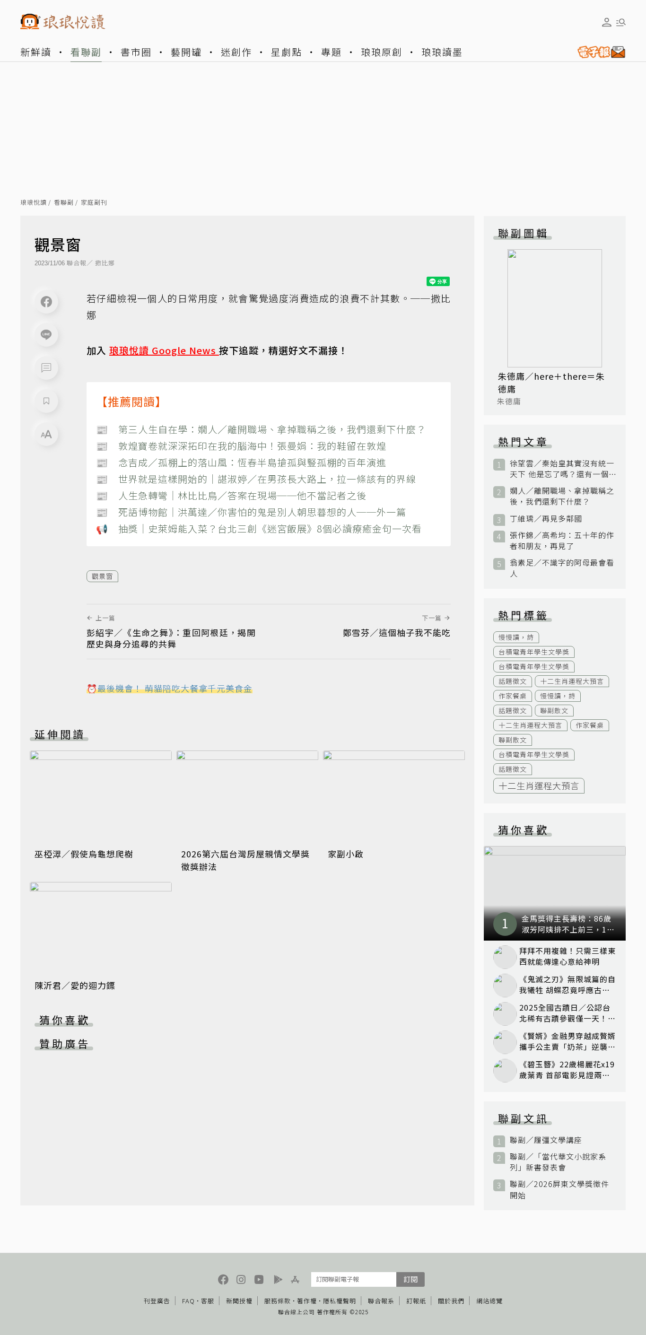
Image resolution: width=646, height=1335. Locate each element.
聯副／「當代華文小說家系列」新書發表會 (558, 1162)
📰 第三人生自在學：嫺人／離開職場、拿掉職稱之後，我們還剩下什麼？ (261, 429)
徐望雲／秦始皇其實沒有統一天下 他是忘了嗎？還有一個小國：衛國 (562, 469)
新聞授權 (239, 1300)
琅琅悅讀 (33, 202)
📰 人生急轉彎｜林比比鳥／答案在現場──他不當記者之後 (231, 495)
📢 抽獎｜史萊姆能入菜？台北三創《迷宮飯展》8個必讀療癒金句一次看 (259, 528)
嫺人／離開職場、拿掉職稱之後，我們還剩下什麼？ (562, 496)
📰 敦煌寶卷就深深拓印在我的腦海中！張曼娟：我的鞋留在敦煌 (241, 446)
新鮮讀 (36, 52)
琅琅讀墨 (442, 52)
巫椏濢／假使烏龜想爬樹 (84, 853)
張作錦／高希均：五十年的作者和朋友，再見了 (562, 540)
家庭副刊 (94, 202)
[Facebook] (46, 302)
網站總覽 (489, 1300)
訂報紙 (416, 1300)
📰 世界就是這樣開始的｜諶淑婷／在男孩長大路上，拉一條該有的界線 (256, 479)
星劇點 (286, 52)
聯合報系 (381, 1300)
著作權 (307, 1300)
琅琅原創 (381, 52)
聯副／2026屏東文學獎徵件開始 (559, 1189)
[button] (46, 368)
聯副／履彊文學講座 (546, 1139)
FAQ (188, 1300)
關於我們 (451, 1300)
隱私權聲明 (339, 1300)
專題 (331, 52)
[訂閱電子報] (598, 52)
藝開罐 (186, 52)
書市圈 (136, 52)
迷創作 (236, 52)
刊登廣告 (157, 1300)
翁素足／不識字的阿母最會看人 (562, 568)
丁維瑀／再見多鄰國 (546, 518)
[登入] (606, 22)
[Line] (46, 335)
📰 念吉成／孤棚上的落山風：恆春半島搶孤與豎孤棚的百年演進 (241, 462)
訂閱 (410, 1279)
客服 (207, 1300)
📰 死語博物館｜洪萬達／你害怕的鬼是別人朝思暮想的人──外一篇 (251, 512)
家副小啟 (346, 853)
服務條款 (277, 1300)
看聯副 (86, 52)
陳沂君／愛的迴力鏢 (75, 985)
